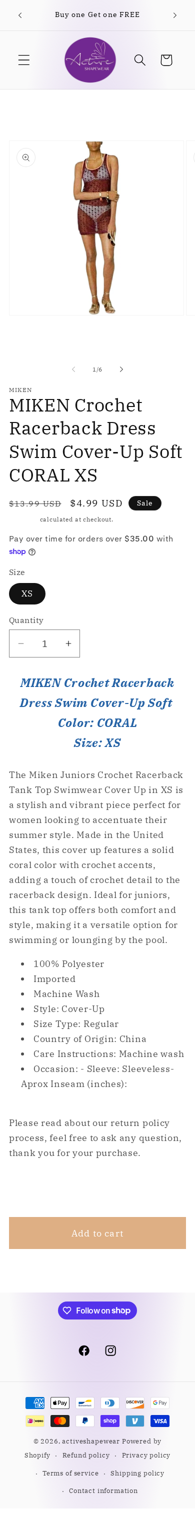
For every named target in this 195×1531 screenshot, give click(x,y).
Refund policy (86, 1455)
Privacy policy (146, 1455)
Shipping (23, 519)
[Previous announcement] (20, 15)
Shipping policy (137, 1473)
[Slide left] (73, 369)
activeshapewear (91, 1441)
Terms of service (70, 1473)
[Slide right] (121, 369)
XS (27, 593)
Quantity (26, 620)
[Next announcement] (175, 15)
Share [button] (35, 1188)
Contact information (103, 1490)
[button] (24, 60)
